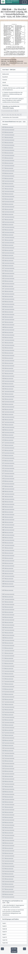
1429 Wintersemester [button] (7, 230)
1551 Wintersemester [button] (7, 858)
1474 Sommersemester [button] (8, 458)
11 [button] (5, 115)
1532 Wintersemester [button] (7, 761)
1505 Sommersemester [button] (8, 620)
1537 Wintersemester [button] (7, 786)
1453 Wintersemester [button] (7, 353)
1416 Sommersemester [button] (8, 160)
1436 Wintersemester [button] (7, 266)
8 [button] (15, 111)
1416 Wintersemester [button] (7, 163)
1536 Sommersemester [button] (8, 779)
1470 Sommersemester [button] (8, 437)
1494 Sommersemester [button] (8, 561)
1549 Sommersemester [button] (8, 845)
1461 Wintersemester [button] (7, 394)
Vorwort (4, 79)
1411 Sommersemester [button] (8, 135)
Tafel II (4, 926)
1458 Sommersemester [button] (8, 376)
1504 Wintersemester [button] (7, 617)
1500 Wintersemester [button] (7, 597)
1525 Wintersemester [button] (7, 725)
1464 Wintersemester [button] (7, 409)
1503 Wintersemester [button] (7, 612)
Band (14, 951)
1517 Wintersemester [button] (7, 684)
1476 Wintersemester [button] (7, 471)
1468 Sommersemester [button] (8, 427)
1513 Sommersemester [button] (8, 661)
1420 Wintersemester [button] (7, 183)
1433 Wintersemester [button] (7, 250)
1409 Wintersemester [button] (7, 127)
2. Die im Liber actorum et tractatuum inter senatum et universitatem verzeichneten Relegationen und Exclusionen (13, 912)
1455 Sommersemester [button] (8, 360)
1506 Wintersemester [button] (7, 627)
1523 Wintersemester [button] (7, 715)
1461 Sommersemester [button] (8, 391)
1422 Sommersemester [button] (8, 191)
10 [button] (2, 115)
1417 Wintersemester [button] (7, 168)
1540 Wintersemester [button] (7, 802)
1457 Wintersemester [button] (7, 373)
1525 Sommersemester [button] (8, 722)
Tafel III (4, 929)
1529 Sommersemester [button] (8, 743)
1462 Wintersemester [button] (7, 399)
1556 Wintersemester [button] (7, 884)
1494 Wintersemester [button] (7, 563)
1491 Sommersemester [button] (8, 545)
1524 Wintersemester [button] (7, 720)
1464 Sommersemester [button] (8, 407)
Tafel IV (4, 931)
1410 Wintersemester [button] (7, 132)
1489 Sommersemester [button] (8, 535)
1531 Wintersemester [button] (7, 756)
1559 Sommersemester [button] (8, 897)
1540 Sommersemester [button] (8, 799)
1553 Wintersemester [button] (7, 868)
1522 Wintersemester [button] (7, 709)
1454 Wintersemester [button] (7, 358)
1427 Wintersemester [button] (7, 219)
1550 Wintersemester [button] (7, 853)
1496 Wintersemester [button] (7, 573)
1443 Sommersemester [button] (8, 299)
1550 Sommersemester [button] (8, 851)
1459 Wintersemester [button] (7, 384)
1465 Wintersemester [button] (7, 414)
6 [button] (11, 111)
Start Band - (8, 69)
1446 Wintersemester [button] (7, 317)
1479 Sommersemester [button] (8, 484)
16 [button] (18, 115)
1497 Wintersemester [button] (7, 578)
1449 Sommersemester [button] (8, 330)
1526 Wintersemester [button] (7, 730)
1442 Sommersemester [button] (8, 294)
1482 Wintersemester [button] (7, 502)
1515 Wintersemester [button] (7, 674)
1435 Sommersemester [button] (8, 258)
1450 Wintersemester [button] (7, 337)
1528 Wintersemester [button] (7, 740)
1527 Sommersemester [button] (8, 733)
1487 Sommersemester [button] (8, 525)
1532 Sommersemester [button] (8, 758)
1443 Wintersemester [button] (7, 301)
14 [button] (12, 115)
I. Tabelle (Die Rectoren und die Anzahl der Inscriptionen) (13, 88)
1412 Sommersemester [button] (8, 140)
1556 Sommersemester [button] (8, 881)
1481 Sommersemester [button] (8, 494)
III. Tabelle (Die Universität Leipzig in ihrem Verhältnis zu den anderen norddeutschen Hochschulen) (13, 100)
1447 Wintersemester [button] (7, 322)
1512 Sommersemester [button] (8, 656)
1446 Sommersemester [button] (8, 314)
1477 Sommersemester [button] (8, 473)
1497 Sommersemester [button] (8, 576)
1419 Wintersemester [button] (7, 178)
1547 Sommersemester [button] (8, 835)
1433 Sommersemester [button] (8, 248)
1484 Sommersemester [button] (8, 509)
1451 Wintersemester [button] (7, 342)
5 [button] (9, 111)
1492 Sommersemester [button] (8, 550)
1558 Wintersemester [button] (7, 894)
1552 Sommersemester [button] (8, 861)
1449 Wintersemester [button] (7, 332)
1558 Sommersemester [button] (8, 892)
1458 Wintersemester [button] (7, 378)
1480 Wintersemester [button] (7, 491)
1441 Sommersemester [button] (8, 289)
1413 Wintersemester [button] (7, 148)
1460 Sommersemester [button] (8, 386)
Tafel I (4, 923)
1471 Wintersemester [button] (7, 445)
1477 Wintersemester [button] (7, 476)
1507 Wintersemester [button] (7, 632)
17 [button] (20, 115)
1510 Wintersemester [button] (7, 648)
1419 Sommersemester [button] (8, 176)
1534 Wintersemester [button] (7, 771)
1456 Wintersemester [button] (7, 368)
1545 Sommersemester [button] (8, 825)
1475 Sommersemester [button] (8, 463)
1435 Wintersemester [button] (7, 260)
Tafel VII (4, 940)
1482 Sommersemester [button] (8, 499)
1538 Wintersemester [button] (7, 792)
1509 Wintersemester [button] (7, 643)
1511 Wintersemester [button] (7, 653)
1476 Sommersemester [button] (8, 468)
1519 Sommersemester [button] (8, 691)
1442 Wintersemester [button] (7, 296)
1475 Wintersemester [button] (7, 466)
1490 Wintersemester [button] (7, 543)
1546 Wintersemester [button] (7, 833)
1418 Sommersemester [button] (8, 171)
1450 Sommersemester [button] (8, 335)
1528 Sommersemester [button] (8, 738)
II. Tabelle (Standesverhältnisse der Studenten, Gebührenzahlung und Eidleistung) (12, 94)
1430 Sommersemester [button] (8, 232)
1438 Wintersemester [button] (7, 276)
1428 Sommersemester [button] (8, 222)
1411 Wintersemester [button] (7, 137)
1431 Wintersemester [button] (7, 240)
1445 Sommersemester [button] (8, 309)
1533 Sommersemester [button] (8, 763)
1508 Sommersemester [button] (8, 635)
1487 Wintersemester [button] (7, 527)
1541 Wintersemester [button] (7, 807)
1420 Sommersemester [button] (8, 181)
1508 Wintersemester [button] (7, 638)
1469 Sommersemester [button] (8, 432)
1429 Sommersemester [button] (8, 227)
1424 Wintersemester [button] (7, 204)
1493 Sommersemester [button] (8, 555)
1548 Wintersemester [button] (7, 843)
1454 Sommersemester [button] (8, 355)
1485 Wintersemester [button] (7, 517)
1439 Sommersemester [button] (8, 278)
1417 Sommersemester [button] (8, 165)
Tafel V (4, 934)
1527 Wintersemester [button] (7, 735)
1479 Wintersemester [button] (7, 486)
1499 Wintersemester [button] (7, 590)
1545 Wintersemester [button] (7, 827)
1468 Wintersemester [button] (7, 430)
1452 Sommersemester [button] (8, 345)
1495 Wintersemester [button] (7, 568)
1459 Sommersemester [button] (8, 381)
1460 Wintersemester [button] (7, 389)
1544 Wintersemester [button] (7, 822)
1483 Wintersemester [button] (7, 507)
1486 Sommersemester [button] (8, 519)
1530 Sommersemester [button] (8, 748)
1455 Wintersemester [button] (7, 363)
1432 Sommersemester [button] (8, 242)
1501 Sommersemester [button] (8, 599)
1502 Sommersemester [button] (8, 604)
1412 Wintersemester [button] (7, 142)
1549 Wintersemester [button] (7, 848)
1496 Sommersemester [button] (8, 571)
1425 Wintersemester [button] (7, 209)
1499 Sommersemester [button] (8, 586)
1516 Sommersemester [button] (8, 676)
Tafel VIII (5, 943)
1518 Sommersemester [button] (8, 686)
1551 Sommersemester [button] (8, 856)
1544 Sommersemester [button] (8, 820)
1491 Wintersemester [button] (7, 548)
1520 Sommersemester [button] (8, 697)
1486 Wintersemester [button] (7, 522)
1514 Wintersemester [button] (7, 668)
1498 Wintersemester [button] (7, 584)
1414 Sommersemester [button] (8, 150)
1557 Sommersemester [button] (8, 886)
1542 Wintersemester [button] (7, 812)
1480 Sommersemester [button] (8, 489)
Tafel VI (4, 937)
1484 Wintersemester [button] (7, 512)
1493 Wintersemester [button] (7, 558)
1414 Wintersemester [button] (7, 153)
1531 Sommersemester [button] (8, 753)
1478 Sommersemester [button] (8, 478)
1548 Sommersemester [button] (8, 840)
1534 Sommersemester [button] (8, 768)
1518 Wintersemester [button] (7, 689)
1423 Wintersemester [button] (7, 199)
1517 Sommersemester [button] (8, 681)
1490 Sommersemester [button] (8, 540)
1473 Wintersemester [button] (7, 455)
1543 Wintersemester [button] (7, 817)
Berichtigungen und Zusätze (10, 919)
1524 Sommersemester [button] (8, 717)
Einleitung (5, 85)
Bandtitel (5, 77)
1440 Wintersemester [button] (7, 286)
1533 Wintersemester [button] (7, 766)
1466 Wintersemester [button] (7, 419)
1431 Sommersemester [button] (8, 237)
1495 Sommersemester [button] (8, 566)
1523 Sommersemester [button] (8, 712)
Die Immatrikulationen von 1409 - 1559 (13, 121)
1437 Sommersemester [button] (8, 268)
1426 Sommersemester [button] (8, 212)
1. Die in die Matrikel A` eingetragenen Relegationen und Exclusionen (13, 906)
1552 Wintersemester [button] (7, 863)
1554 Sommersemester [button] (8, 871)
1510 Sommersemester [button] (8, 645)
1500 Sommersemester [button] (8, 594)
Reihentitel (5, 74)
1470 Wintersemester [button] (7, 440)
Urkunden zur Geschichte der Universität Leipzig (10, 107)
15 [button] (15, 115)
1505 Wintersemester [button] (7, 622)
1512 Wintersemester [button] (7, 658)
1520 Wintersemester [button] (7, 699)
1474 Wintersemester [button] (7, 460)
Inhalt (4, 82)
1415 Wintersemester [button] (7, 158)
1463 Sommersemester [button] (8, 401)
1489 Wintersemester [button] (7, 537)
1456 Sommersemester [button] (8, 366)
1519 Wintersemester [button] (7, 694)
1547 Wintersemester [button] (7, 838)
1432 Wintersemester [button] (7, 245)
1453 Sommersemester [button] (8, 350)
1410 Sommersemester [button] (8, 130)
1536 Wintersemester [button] (7, 781)
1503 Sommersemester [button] (8, 609)
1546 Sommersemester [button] (8, 830)
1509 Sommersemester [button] (8, 640)
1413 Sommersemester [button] (8, 145)
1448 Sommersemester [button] (8, 325)
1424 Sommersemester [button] (8, 201)
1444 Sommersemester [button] (8, 304)
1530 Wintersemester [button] (7, 750)
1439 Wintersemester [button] (7, 281)
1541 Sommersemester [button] (8, 804)
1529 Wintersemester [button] (7, 745)
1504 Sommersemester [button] (8, 615)
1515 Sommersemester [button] (8, 671)
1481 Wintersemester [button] (7, 496)
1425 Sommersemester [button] (8, 207)
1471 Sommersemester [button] (8, 443)
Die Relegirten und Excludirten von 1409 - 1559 (12, 901)
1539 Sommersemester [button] (8, 794)
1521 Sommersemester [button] (8, 702)
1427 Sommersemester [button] (8, 217)
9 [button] (17, 111)
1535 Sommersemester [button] (8, 774)
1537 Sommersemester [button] (8, 784)
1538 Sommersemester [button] (8, 789)
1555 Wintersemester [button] (7, 879)
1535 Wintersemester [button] (7, 776)
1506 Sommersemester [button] (8, 625)
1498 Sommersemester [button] (8, 581)
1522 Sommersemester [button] (8, 707)
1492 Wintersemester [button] (7, 553)
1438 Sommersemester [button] (8, 273)
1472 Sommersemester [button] (8, 448)
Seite (14, 949)
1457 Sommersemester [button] (8, 371)
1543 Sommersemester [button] (8, 815)
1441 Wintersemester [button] (7, 291)
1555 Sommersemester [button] (8, 876)
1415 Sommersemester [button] (8, 155)
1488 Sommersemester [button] (8, 530)
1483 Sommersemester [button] (8, 504)
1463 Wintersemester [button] (7, 404)
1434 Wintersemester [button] (7, 255)
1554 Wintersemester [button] (7, 874)
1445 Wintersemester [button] (7, 312)
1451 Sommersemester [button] (8, 340)
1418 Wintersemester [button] (7, 173)
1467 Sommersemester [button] (8, 422)
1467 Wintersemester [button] (7, 425)
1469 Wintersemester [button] (7, 435)
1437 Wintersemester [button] (7, 271)
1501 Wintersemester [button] (7, 602)
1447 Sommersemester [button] (8, 319)
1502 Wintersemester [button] (7, 607)
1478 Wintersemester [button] (7, 481)
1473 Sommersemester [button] (8, 453)
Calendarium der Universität (10, 117)
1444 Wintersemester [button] (7, 307)
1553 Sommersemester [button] (8, 866)
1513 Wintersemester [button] (7, 663)
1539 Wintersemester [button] (7, 797)
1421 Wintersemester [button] (7, 189)
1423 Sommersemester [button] (8, 196)
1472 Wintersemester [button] (7, 450)
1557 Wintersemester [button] (7, 889)
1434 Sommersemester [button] (8, 253)
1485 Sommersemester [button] (8, 514)
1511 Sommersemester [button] (8, 650)
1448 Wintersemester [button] (7, 327)
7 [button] (13, 111)
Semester (5, 124)
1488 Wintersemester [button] (7, 532)
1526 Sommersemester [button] (8, 727)
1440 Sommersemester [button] (8, 283)
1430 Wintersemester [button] (7, 235)
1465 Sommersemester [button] (8, 412)
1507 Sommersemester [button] (8, 630)
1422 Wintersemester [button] (7, 194)
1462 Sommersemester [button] (8, 396)
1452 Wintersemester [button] (7, 348)
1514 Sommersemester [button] (8, 666)
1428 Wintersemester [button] (7, 224)
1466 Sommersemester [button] (8, 417)
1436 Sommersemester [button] (8, 263)
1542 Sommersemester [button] (8, 809)
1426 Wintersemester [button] (7, 214)
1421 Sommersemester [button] (8, 186)
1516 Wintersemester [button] (7, 679)
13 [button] (10, 115)
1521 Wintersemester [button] (7, 704)
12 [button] (7, 115)
